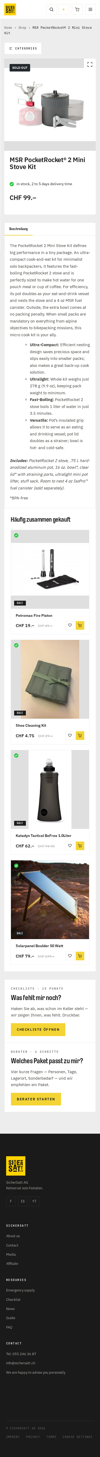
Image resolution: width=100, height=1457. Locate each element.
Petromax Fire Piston (34, 615)
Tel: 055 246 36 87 (21, 1354)
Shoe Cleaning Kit (31, 725)
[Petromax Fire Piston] (50, 569)
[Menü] (90, 9)
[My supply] (63, 9)
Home (8, 28)
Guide (10, 1318)
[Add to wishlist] (70, 625)
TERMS (51, 1437)
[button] (80, 625)
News (10, 1308)
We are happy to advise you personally (35, 1372)
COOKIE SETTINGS (77, 1437)
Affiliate (12, 1263)
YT (34, 1201)
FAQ (9, 1327)
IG (23, 1201)
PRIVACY (33, 1437)
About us (13, 1236)
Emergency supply (20, 1290)
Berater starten (36, 1099)
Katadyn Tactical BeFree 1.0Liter (43, 835)
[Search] (51, 9)
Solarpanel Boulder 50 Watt (39, 945)
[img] (16, 535)
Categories (26, 48)
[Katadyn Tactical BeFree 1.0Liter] (50, 789)
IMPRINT (13, 1437)
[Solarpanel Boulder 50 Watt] (50, 899)
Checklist (13, 1299)
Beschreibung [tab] (18, 229)
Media (11, 1254)
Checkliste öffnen (38, 1029)
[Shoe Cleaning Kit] (50, 679)
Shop (22, 28)
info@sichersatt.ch (20, 1363)
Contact (12, 1245)
